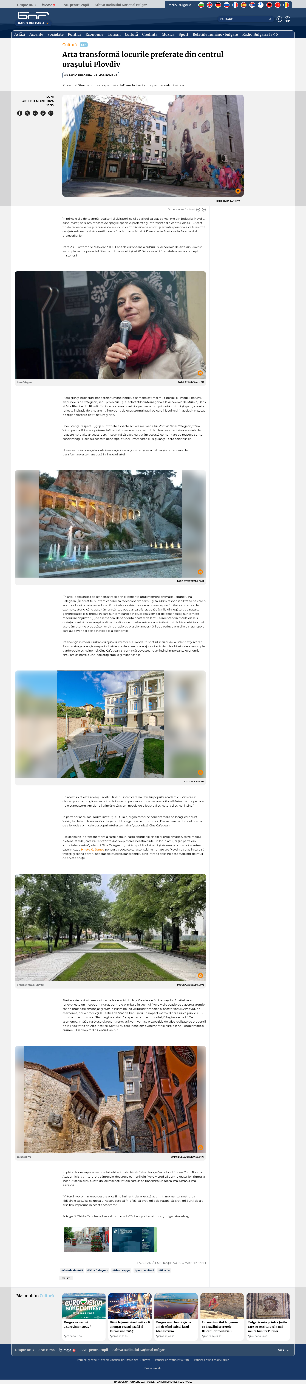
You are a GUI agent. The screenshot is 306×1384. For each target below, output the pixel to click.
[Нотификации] (279, 19)
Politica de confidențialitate (172, 1360)
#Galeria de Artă (72, 1270)
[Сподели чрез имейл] (51, 113)
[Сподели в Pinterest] (43, 113)
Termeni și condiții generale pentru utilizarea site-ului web (114, 1360)
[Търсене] (270, 19)
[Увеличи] (198, 209)
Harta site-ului (153, 1368)
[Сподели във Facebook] (19, 113)
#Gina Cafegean (97, 1270)
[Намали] (204, 209)
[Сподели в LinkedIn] (35, 113)
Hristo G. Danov (92, 849)
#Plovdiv (164, 1270)
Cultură (69, 44)
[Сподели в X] (27, 113)
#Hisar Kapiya (121, 1270)
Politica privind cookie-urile (211, 1360)
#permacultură (144, 1270)
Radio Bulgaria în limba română (93, 75)
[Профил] (287, 19)
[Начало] (33, 15)
